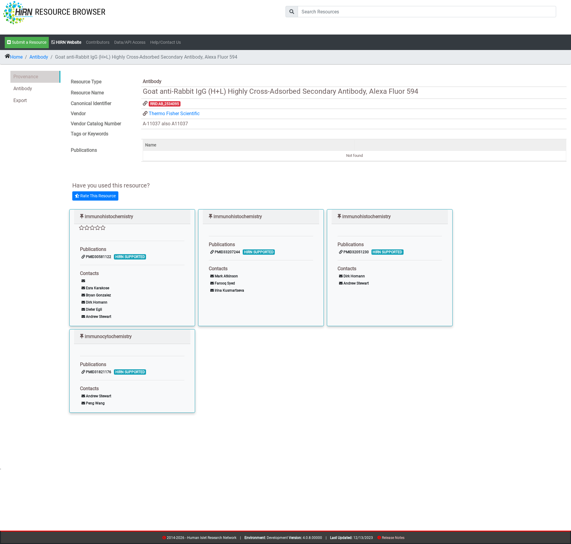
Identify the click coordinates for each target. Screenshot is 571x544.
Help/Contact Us (165, 42)
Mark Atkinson (226, 276)
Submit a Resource (28, 42)
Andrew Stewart (98, 317)
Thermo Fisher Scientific (174, 113)
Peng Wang (95, 403)
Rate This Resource (97, 195)
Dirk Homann (96, 302)
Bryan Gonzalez (98, 295)
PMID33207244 (227, 252)
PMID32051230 (356, 252)
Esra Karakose (97, 288)
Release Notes (393, 538)
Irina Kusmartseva (229, 290)
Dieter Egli (93, 309)
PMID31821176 (98, 372)
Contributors (97, 42)
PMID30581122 (98, 257)
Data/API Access (129, 42)
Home (16, 57)
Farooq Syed (224, 283)
